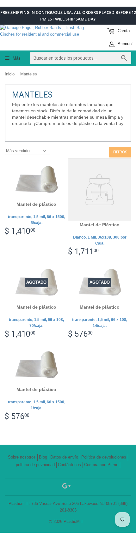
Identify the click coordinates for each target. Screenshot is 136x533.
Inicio (10, 74)
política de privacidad (35, 464)
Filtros (120, 152)
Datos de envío (64, 457)
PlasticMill (73, 521)
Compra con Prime (101, 464)
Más (17, 58)
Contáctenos (69, 464)
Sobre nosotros (22, 457)
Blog (43, 457)
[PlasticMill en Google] (66, 487)
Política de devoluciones (103, 457)
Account (125, 43)
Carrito (123, 30)
